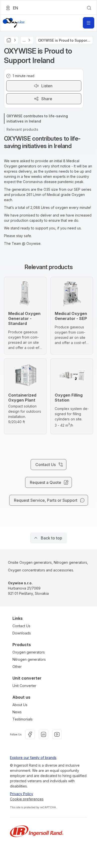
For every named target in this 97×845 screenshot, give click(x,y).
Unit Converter (24, 686)
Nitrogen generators (29, 659)
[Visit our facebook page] (30, 734)
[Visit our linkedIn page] (43, 734)
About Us (19, 705)
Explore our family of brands (33, 757)
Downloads (21, 633)
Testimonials (22, 719)
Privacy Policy (21, 794)
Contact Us (21, 626)
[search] (89, 8)
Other (17, 666)
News (17, 712)
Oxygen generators (28, 652)
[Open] (88, 23)
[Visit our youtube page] (57, 734)
